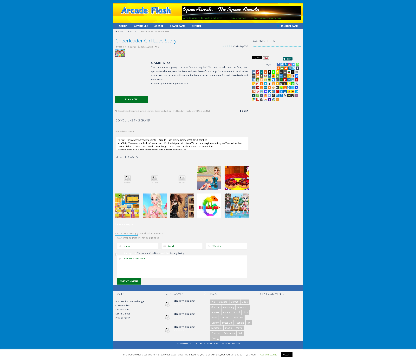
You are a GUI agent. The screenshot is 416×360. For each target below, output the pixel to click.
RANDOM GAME (289, 25)
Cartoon (225, 317)
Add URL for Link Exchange (129, 301)
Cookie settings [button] (268, 354)
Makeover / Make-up (196, 111)
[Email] (282, 68)
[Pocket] (257, 91)
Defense (197, 25)
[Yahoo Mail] (269, 99)
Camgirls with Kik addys (231, 343)
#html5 (235, 301)
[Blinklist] (253, 76)
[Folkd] (289, 79)
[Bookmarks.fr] (265, 76)
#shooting (228, 307)
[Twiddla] (285, 95)
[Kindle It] (285, 83)
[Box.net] (269, 76)
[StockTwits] (261, 95)
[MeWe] (265, 87)
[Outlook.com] (289, 87)
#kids (125, 111)
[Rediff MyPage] (277, 91)
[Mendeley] (257, 87)
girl (173, 111)
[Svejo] (265, 95)
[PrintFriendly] (261, 91)
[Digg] (290, 68)
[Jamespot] (273, 83)
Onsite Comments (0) (126, 233)
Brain (214, 317)
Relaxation (229, 333)
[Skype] (296, 91)
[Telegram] (293, 64)
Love (183, 111)
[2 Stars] (225, 46)
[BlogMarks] (261, 76)
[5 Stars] (232, 46)
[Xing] (261, 72)
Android (215, 312)
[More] (277, 99)
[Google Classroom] (253, 83)
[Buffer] (269, 72)
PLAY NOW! (131, 99)
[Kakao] (277, 83)
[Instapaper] (269, 83)
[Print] (278, 68)
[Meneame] (261, 87)
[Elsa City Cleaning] (167, 304)
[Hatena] (265, 83)
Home (121, 32)
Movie (239, 327)
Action (123, 25)
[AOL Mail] (281, 72)
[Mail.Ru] (253, 87)
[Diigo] (253, 79)
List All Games (122, 313)
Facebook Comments (151, 233)
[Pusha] (269, 91)
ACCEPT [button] (287, 354)
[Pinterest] (257, 72)
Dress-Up (132, 32)
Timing (215, 338)
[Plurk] (253, 91)
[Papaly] (292, 87)
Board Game (177, 25)
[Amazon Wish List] (277, 72)
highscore (216, 327)
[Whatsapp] (297, 64)
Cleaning (133, 111)
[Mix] (269, 87)
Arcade (158, 25)
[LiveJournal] (296, 83)
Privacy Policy (177, 253)
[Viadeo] (292, 95)
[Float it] (293, 68)
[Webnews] (257, 99)
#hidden (223, 301)
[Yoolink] (273, 99)
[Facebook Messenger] (273, 79)
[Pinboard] (296, 87)
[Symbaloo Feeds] (269, 95)
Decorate (149, 111)
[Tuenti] (281, 95)
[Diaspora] (296, 76)
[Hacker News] (261, 83)
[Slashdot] (253, 95)
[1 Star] (223, 46)
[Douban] (257, 79)
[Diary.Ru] (292, 76)
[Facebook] (278, 64)
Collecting (238, 317)
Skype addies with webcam (209, 343)
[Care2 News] (277, 76)
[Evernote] (269, 79)
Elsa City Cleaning (184, 300)
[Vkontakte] (253, 72)
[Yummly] (265, 72)
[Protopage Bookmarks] (265, 91)
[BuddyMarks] (273, 76)
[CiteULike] (281, 76)
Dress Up (159, 111)
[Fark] (277, 79)
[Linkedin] (286, 64)
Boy (245, 312)
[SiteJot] (292, 91)
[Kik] (281, 83)
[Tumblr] (297, 68)
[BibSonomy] (292, 72)
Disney (215, 322)
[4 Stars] (230, 46)
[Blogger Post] (257, 76)
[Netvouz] (281, 87)
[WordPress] (261, 99)
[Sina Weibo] (289, 91)
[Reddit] (286, 68)
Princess (215, 333)
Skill (240, 333)
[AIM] (273, 72)
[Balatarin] (289, 72)
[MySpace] (277, 87)
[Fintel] (281, 79)
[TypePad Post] (289, 95)
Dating (141, 111)
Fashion (167, 111)
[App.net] (285, 72)
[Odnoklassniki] (285, 87)
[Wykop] (265, 99)
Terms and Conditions (148, 253)
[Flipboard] (285, 79)
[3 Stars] (228, 46)
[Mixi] (273, 87)
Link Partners (122, 309)
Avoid (237, 312)
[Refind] (281, 91)
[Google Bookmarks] (296, 79)
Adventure (141, 25)
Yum (268, 65)
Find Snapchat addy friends (186, 343)
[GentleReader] (292, 79)
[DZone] (265, 79)
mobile (228, 327)
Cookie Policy (122, 305)
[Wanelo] (253, 99)
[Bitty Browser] (296, 72)
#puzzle (215, 307)
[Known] (289, 83)
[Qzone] (273, 91)
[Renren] (285, 91)
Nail (208, 111)
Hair (178, 111)
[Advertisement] (131, 78)
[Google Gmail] (257, 83)
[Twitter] (282, 64)
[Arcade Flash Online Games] (146, 10)
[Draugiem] (261, 79)
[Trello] (277, 95)
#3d (213, 301)
